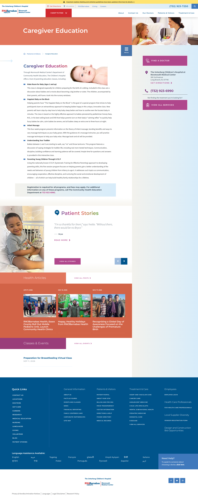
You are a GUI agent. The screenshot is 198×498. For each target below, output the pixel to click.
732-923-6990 (48, 192)
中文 (36, 461)
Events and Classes (72, 402)
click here (180, 464)
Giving (94, 6)
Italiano (146, 457)
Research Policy (73, 493)
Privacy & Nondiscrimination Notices (26, 493)
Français (72, 457)
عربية (33, 457)
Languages (17, 426)
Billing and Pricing (105, 402)
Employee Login (171, 394)
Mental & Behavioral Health (142, 409)
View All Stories (68, 261)
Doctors (16, 403)
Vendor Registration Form (175, 420)
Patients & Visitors (34, 54)
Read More (61, 240)
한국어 (15, 461)
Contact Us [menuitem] (133, 13)
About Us (67, 394)
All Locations (70, 6)
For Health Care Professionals (178, 407)
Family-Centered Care (73, 413)
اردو (144, 461)
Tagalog (53, 457)
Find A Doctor (160, 61)
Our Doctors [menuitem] (148, 13)
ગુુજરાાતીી (90, 457)
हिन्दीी (126, 457)
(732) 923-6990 (162, 91)
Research (17, 415)
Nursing (16, 422)
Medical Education (21, 418)
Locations (17, 399)
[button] (195, 6)
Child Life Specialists (139, 406)
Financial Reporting (72, 409)
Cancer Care (135, 398)
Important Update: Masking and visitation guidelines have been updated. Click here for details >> (100, 2)
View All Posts (81, 278)
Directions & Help (104, 413)
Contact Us (18, 395)
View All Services (162, 105)
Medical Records (104, 420)
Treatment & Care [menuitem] (186, 13)
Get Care (16, 407)
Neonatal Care (136, 417)
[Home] (23, 10)
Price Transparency (105, 406)
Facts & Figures (70, 398)
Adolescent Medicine (139, 402)
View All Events (82, 343)
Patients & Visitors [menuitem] (166, 13)
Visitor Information (105, 409)
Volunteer (17, 434)
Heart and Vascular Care (140, 394)
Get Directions (55, 6)
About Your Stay (104, 398)
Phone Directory (104, 417)
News (66, 406)
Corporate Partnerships (74, 417)
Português (82, 461)
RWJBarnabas (83, 6)
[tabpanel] (22, 239)
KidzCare (133, 420)
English (15, 457)
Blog (14, 438)
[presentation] (90, 232)
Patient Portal (103, 394)
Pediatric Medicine (138, 413)
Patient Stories (19, 442)
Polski (58, 461)
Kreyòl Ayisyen (112, 457)
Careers (103, 6)
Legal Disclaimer (58, 493)
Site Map (67, 420)
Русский (103, 461)
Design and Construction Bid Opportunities (177, 429)
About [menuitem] (121, 13)
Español (124, 461)
